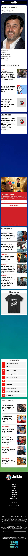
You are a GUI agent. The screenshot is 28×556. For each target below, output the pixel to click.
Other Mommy (10, 381)
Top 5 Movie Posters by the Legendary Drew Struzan (8, 451)
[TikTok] (18, 505)
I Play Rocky (9, 395)
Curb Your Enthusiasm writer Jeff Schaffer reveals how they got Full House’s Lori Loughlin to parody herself (8, 75)
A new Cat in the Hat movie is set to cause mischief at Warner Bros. (8, 88)
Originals (14, 494)
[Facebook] (14, 505)
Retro (14, 496)
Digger (8, 366)
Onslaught (9, 384)
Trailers (14, 492)
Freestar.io (15, 529)
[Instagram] (16, 505)
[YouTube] (9, 505)
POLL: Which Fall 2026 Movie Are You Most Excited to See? (7, 258)
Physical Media (14, 498)
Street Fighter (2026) (12, 374)
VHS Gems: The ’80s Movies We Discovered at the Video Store (8, 429)
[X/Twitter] (11, 505)
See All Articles (4, 110)
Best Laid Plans (4, 60)
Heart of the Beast (11, 388)
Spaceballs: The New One (13, 391)
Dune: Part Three (11, 370)
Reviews (14, 490)
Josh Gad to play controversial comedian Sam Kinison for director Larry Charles (7, 103)
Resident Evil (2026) (11, 377)
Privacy (14, 509)
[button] (3, 2)
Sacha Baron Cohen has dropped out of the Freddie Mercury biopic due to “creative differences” (8, 123)
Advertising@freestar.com (20, 531)
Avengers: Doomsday (12, 363)
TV (14, 488)
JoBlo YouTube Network (20, 520)
